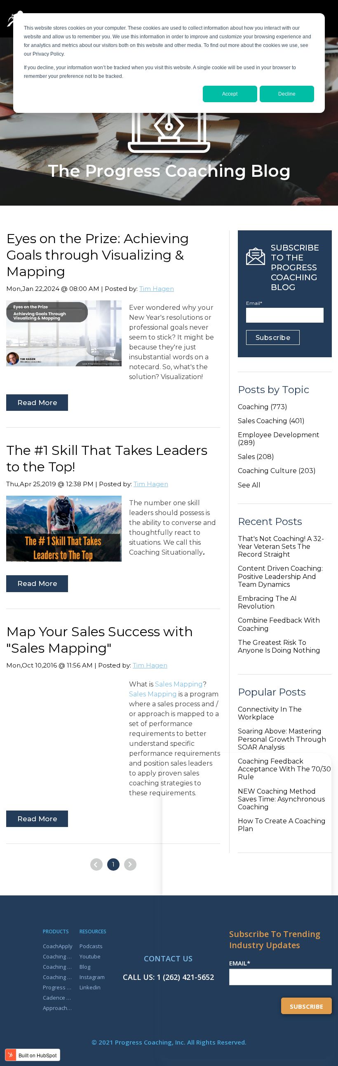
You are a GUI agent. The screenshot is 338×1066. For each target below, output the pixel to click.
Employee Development (278, 439)
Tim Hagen (156, 289)
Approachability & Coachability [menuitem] (58, 1008)
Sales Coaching (271, 421)
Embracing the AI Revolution (267, 602)
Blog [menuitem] (85, 966)
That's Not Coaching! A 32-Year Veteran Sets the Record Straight (281, 546)
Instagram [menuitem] (92, 977)
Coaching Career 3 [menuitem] (58, 956)
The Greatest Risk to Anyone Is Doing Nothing (279, 646)
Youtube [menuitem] (90, 956)
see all (249, 485)
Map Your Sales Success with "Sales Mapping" (99, 639)
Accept (229, 94)
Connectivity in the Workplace (270, 713)
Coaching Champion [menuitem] (58, 966)
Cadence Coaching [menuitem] (58, 997)
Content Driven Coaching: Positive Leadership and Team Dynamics (280, 576)
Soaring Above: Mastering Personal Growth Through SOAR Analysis (282, 739)
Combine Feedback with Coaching (279, 624)
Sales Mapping (179, 684)
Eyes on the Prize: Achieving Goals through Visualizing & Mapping (97, 254)
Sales (256, 457)
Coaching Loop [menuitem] (58, 977)
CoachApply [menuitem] (58, 946)
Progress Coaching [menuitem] (58, 987)
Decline (287, 94)
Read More (37, 402)
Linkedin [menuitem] (90, 987)
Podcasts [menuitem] (91, 946)
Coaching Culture (277, 471)
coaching (262, 407)
